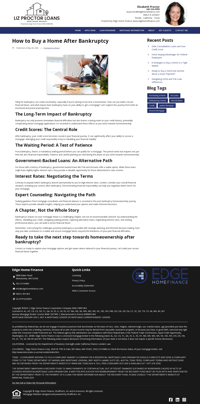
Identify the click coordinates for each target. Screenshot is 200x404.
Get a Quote (165, 30)
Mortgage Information (131, 30)
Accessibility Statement (83, 285)
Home (78, 30)
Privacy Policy (78, 280)
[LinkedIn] (177, 400)
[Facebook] (170, 400)
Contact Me (181, 30)
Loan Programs (107, 30)
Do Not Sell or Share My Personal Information (34, 382)
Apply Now (90, 30)
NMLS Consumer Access (83, 290)
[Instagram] (184, 400)
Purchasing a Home (51, 48)
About (151, 30)
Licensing (76, 275)
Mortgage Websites (32, 394)
